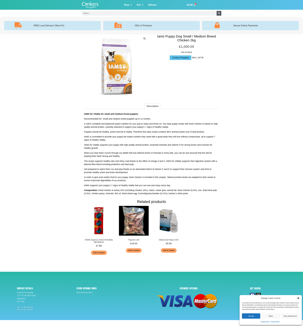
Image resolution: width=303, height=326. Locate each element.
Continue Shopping (180, 58)
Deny (271, 316)
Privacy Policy (275, 321)
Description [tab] (152, 106)
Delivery (152, 4)
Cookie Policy (265, 321)
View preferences (290, 316)
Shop (126, 4)
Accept (251, 316)
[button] (298, 298)
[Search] (219, 13)
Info (139, 4)
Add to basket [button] (99, 253)
